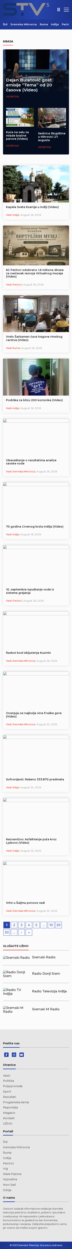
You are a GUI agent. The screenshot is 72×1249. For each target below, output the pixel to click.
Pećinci (67, 24)
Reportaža (10, 1107)
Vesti (6, 1075)
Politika (8, 1081)
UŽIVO (7, 1123)
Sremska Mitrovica (23, 24)
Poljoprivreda (12, 1086)
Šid (5, 24)
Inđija (55, 24)
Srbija (7, 1190)
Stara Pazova (12, 1174)
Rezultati (9, 1097)
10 (51, 925)
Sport (7, 1091)
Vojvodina (10, 1179)
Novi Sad (9, 1184)
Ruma (44, 24)
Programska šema (16, 1102)
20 (58, 925)
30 (7, 932)
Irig (5, 1168)
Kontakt (9, 1118)
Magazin (9, 1113)
